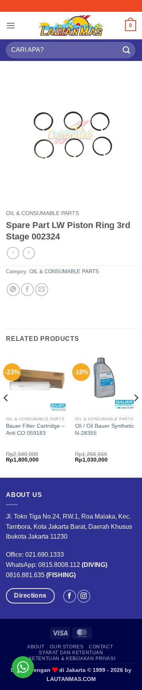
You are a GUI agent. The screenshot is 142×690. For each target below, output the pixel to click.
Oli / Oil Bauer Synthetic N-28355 (104, 429)
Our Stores (66, 647)
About (36, 647)
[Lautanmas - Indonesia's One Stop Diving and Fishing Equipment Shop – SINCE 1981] (71, 25)
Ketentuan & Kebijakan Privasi (72, 658)
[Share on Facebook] (27, 289)
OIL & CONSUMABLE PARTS (42, 213)
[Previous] (6, 414)
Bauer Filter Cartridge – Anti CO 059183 (35, 429)
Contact (101, 647)
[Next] (135, 414)
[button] (10, 25)
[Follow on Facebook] (69, 596)
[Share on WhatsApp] (13, 289)
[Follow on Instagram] (83, 596)
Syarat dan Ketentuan (71, 652)
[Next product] (13, 253)
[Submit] (127, 50)
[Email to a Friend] (41, 289)
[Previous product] (28, 253)
